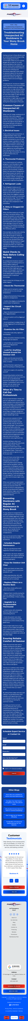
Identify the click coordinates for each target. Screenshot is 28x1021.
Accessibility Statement (11, 1011)
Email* (4, 745)
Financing (14, 929)
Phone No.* (6, 751)
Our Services (14, 920)
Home (11, 24)
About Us (14, 917)
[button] (21, 1017)
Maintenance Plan (14, 936)
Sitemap (20, 1011)
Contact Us (14, 927)
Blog (14, 922)
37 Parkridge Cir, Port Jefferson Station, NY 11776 (14, 975)
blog (16, 24)
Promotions (14, 934)
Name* (5, 738)
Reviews (14, 932)
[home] (14, 14)
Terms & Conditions (17, 768)
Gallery (14, 924)
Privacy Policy (8, 1008)
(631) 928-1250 (14, 981)
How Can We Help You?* (10, 758)
